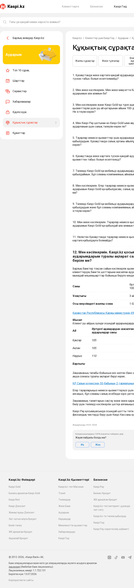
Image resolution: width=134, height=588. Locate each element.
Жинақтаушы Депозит (22, 512)
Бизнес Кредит (102, 493)
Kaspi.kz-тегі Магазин (71, 486)
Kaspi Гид (63, 538)
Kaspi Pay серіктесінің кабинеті (111, 529)
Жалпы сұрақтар (85, 60)
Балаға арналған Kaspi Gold (24, 493)
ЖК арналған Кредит (20, 531)
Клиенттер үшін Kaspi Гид (99, 38)
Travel (61, 493)
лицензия (14, 566)
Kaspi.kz (77, 38)
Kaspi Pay (99, 486)
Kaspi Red (14, 499)
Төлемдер (64, 499)
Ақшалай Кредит (18, 538)
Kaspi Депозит (17, 506)
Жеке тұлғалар (110, 60)
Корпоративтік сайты (21, 580)
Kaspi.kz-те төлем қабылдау (110, 516)
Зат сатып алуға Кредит (23, 519)
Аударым (123, 38)
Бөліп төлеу (15, 525)
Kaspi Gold (14, 486)
